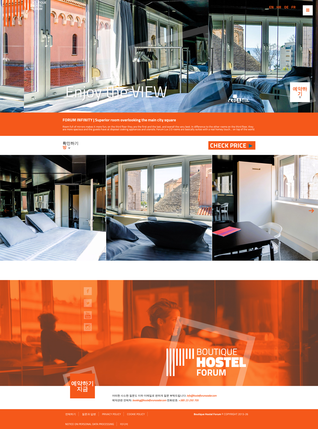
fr (293, 7)
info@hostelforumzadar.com (201, 396)
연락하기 (70, 414)
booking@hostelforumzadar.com (149, 400)
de (286, 7)
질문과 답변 (89, 414)
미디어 (124, 424)
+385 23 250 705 (189, 400)
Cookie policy (136, 414)
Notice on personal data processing (89, 424)
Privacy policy (111, 414)
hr (278, 7)
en (271, 7)
